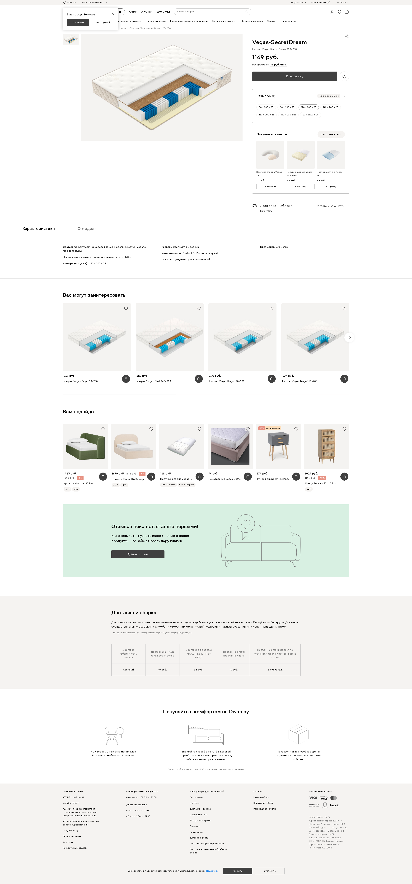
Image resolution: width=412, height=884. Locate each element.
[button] (332, 11)
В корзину (294, 76)
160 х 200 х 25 (266, 115)
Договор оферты (199, 838)
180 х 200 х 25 (288, 115)
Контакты (68, 842)
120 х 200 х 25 (308, 107)
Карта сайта (196, 832)
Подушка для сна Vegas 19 (329, 174)
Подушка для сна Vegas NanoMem (299, 174)
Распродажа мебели (264, 809)
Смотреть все (329, 134)
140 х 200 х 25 (330, 107)
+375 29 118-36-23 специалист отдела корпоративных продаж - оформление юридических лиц (80, 812)
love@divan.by (71, 803)
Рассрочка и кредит (201, 820)
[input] (212, 12)
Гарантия (195, 826)
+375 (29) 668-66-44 (73, 797)
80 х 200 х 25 (266, 107)
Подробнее (212, 871)
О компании (196, 797)
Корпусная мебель (263, 803)
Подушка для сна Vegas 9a (269, 174)
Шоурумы (163, 11)
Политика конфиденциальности (207, 844)
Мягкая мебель (261, 797)
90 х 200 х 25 (287, 107)
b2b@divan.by (70, 830)
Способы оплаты (199, 815)
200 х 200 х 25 (310, 115)
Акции (133, 11)
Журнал (146, 11)
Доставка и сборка (200, 809)
